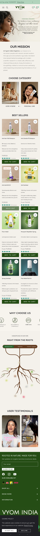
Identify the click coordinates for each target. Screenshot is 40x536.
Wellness (20, 346)
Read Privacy (28, 525)
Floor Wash (5, 231)
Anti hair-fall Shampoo (8, 138)
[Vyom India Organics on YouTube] (15, 474)
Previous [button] (3, 94)
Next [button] (37, 94)
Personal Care (8, 346)
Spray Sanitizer (6, 278)
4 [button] (23, 39)
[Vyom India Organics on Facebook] (4, 474)
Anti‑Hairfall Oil (6, 185)
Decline (24, 530)
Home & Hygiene (31, 346)
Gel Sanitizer (24, 185)
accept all (9, 530)
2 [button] (20, 106)
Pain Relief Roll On (26, 278)
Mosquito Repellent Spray (28, 231)
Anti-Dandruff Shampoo (28, 138)
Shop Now (30, 2)
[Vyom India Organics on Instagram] (10, 474)
